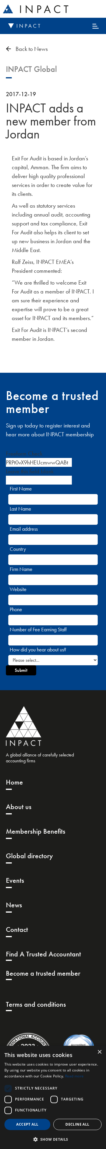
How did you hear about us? (38, 649)
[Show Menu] (96, 26)
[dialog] (53, 1097)
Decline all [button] (77, 1124)
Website (18, 589)
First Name (21, 488)
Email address (24, 528)
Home (14, 782)
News (14, 904)
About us (19, 806)
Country (18, 549)
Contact (17, 929)
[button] (53, 1139)
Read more (74, 1076)
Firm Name (21, 569)
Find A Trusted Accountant (43, 953)
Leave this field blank (30, 471)
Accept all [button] (27, 1124)
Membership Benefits (35, 831)
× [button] (99, 1052)
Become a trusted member (43, 973)
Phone (16, 609)
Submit (21, 670)
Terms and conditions (36, 1004)
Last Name (20, 508)
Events (15, 880)
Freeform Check (24, 453)
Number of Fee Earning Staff (38, 629)
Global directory (29, 855)
